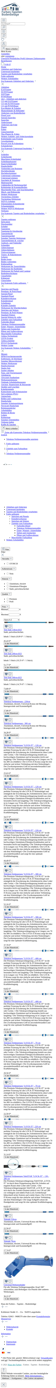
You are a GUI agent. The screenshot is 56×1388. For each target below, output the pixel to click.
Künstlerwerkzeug (19, 519)
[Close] (3, 1385)
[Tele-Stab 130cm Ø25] (29, 623)
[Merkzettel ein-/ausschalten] (8, 626)
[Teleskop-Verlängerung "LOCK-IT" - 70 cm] (29, 1036)
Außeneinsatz (7, 569)
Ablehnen (5, 1378)
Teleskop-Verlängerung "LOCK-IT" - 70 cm (22, 1043)
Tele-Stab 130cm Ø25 (13, 630)
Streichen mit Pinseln (20, 516)
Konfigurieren (17, 1378)
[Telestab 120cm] (29, 1213)
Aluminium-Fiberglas (18, 586)
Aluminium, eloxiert (17, 584)
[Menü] (3, 20)
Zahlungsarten (39, 58)
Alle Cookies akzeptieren (33, 1378)
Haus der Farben (14, 1365)
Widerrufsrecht (12, 1327)
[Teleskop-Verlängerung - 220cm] (29, 695)
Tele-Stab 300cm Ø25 (13, 677)
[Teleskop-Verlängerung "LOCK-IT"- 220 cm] (29, 1120)
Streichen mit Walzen (20, 521)
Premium (13, 599)
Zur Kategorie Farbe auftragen (14, 283)
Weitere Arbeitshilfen (15, 540)
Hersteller (6, 559)
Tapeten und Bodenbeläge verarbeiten (21, 512)
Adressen (29, 58)
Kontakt (9, 1329)
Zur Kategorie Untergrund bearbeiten (16, 148)
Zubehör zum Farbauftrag (22, 523)
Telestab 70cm (9, 1241)
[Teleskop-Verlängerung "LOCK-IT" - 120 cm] (29, 739)
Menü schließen (12, 49)
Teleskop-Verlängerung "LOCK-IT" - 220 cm (22, 830)
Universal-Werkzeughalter (14, 1285)
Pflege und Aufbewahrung (27, 535)
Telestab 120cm (10, 1219)
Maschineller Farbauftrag (21, 537)
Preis (4, 607)
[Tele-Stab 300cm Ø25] (29, 671)
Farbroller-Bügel (23, 526)
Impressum (10, 1344)
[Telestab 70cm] (29, 1234)
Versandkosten (47, 1358)
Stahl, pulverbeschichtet (19, 589)
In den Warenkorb (11, 644)
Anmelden (5, 54)
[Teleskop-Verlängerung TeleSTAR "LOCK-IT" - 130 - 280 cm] (29, 1169)
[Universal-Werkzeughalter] (29, 1278)
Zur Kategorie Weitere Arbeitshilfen (16, 348)
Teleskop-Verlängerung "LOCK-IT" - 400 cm (22, 958)
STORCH (13, 564)
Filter (7, 550)
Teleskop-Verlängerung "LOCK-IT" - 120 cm (22, 745)
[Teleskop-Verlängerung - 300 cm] (29, 717)
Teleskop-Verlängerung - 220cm (17, 701)
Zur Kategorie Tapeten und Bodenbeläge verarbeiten (23, 213)
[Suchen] (3, 27)
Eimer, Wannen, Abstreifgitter (29, 530)
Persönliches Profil (17, 58)
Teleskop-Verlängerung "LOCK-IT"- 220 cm (22, 1126)
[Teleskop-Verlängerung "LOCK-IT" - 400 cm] (29, 952)
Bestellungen (6, 61)
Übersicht (5, 58)
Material (5, 579)
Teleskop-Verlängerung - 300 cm (17, 723)
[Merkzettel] (2, 40)
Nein (11, 574)
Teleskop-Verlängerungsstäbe (29, 528)
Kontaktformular (43, 1316)
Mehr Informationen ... (34, 1376)
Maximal (11, 614)
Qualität (5, 594)
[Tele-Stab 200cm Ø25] (29, 647)
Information (6, 1334)
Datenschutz (11, 1342)
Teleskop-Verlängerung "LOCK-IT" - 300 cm (22, 874)
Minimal (11, 609)
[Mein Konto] (3, 44)
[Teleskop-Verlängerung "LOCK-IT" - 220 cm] (29, 824)
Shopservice (6, 1319)
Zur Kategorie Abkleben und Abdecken (17, 81)
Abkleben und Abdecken (16, 507)
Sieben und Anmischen (26, 533)
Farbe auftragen (12, 514)
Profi (11, 601)
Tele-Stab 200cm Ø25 (13, 654)
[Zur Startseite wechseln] (11, 17)
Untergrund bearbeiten (15, 509)
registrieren (9, 56)
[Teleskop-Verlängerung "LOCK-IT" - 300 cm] (29, 867)
